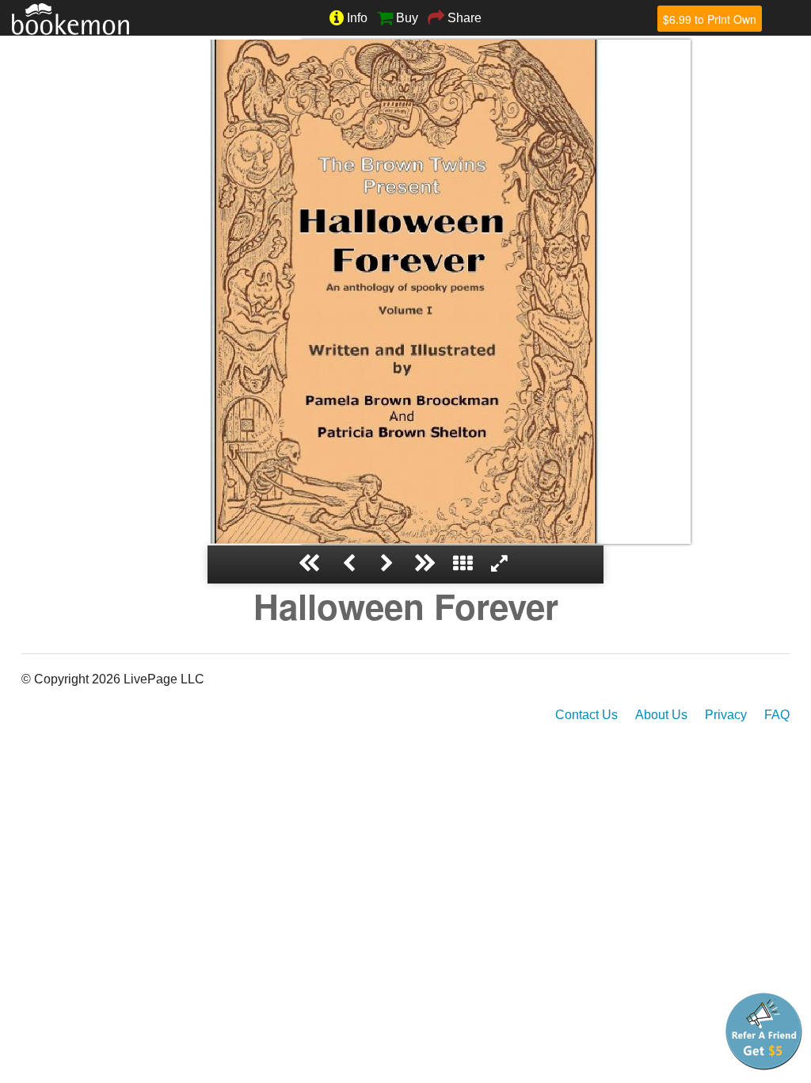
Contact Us (586, 714)
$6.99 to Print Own (709, 19)
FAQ (777, 714)
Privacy (726, 714)
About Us (661, 714)
